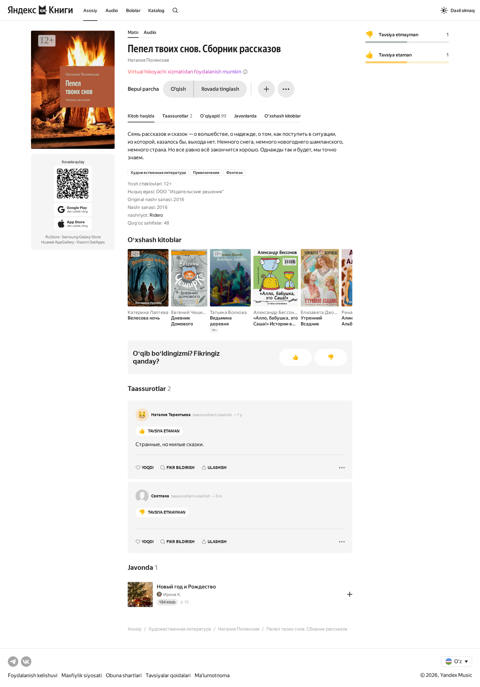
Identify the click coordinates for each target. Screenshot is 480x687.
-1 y (239, 415)
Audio (111, 10)
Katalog (156, 10)
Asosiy (90, 10)
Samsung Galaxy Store (81, 237)
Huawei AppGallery (57, 242)
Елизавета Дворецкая (325, 312)
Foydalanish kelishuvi (32, 675)
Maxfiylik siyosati (81, 675)
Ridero (156, 215)
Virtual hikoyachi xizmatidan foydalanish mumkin (184, 72)
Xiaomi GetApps (90, 242)
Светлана (160, 496)
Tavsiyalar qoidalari (168, 675)
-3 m (218, 496)
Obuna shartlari (124, 675)
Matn (133, 32)
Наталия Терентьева (171, 415)
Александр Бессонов (276, 312)
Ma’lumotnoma (212, 675)
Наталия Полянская (148, 60)
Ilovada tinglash (220, 89)
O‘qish (178, 89)
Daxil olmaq (463, 10)
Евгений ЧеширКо (191, 312)
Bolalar (133, 10)
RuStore (52, 237)
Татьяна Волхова (228, 312)
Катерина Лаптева (148, 312)
